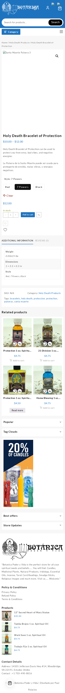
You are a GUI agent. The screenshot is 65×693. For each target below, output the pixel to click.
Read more (17, 410)
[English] (54, 4)
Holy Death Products (19, 42)
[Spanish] (59, 4)
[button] (57, 56)
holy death (26, 298)
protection (51, 298)
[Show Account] (47, 8)
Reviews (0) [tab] (42, 240)
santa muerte (21, 301)
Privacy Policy (9, 592)
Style (7, 179)
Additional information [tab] (17, 240)
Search (55, 22)
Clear (9, 195)
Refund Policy (9, 595)
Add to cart (27, 214)
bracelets (15, 298)
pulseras (8, 301)
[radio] (7, 187)
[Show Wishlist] (36, 8)
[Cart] (60, 8)
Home (5, 42)
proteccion (39, 298)
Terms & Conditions (12, 599)
